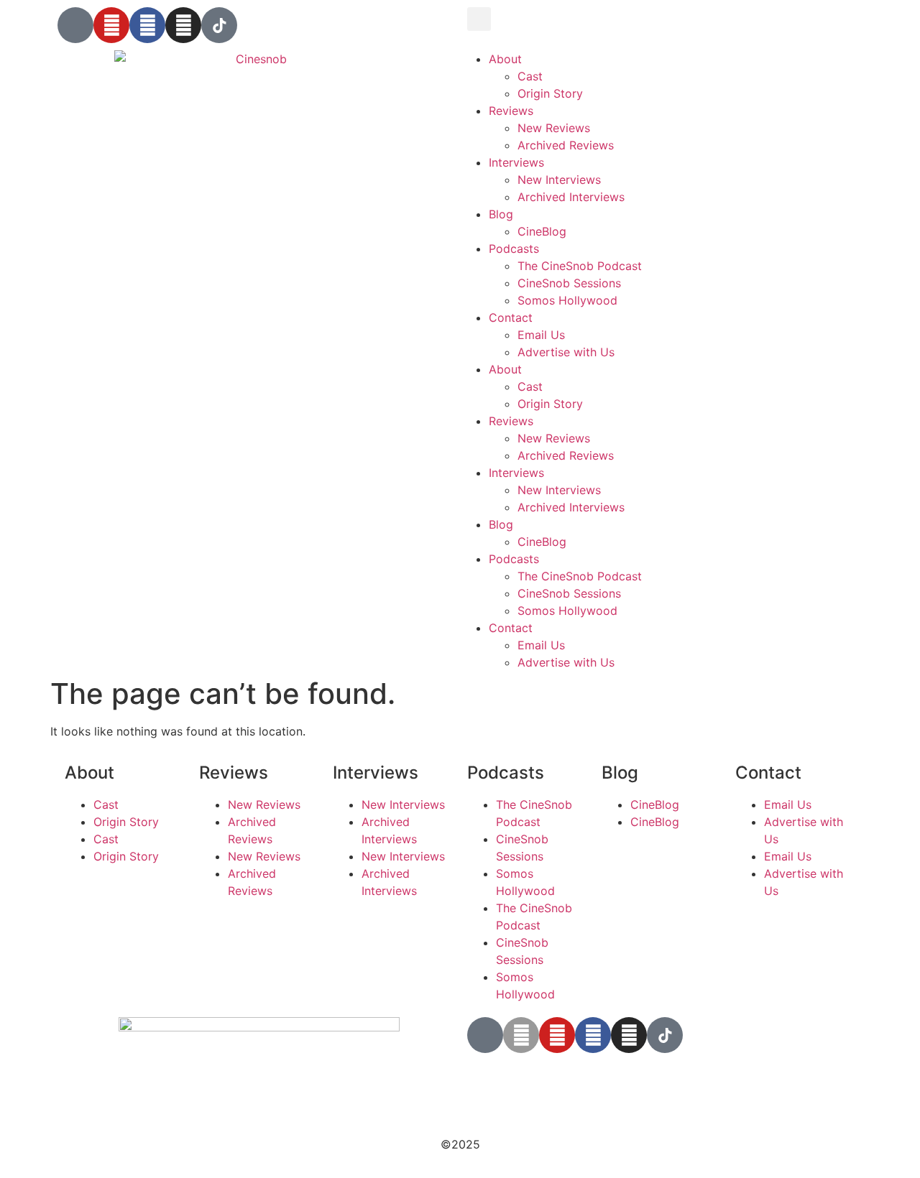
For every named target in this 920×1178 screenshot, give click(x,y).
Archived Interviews (571, 197)
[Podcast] (75, 25)
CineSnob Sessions (569, 283)
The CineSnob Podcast (580, 266)
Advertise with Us (566, 352)
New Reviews (554, 128)
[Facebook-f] (593, 1035)
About (505, 59)
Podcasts (514, 248)
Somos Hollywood (567, 300)
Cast (530, 76)
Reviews (511, 110)
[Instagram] (183, 25)
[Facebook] (147, 25)
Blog (501, 214)
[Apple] (521, 1035)
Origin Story (550, 93)
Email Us (541, 335)
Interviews (516, 162)
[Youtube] (111, 25)
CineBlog (542, 231)
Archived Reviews (566, 145)
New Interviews (559, 179)
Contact (511, 317)
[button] (479, 19)
